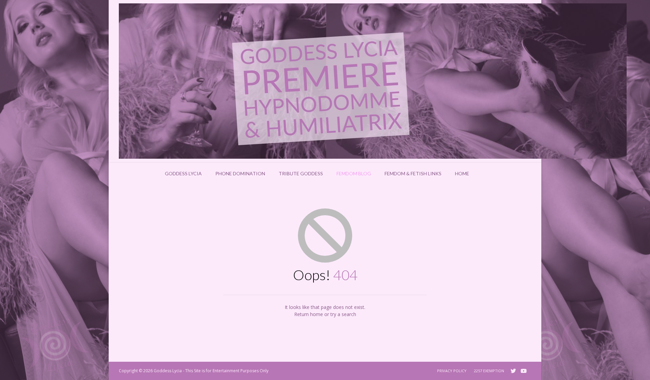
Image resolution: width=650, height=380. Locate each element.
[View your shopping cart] (484, 173)
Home (462, 173)
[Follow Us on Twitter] (513, 370)
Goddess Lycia (183, 173)
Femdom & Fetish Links (413, 173)
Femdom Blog (354, 173)
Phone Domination (240, 173)
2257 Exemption (489, 370)
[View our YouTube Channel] (523, 370)
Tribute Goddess (301, 173)
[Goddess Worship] (373, 81)
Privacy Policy (452, 370)
